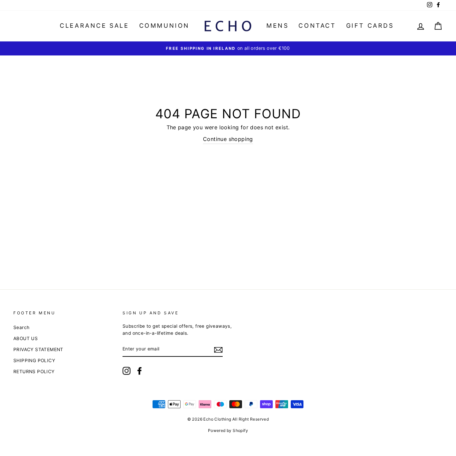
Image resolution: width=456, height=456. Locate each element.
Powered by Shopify (228, 430)
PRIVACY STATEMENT (38, 349)
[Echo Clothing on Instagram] (127, 371)
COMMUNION (164, 25)
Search (21, 327)
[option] (228, 48)
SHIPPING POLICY (34, 360)
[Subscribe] (218, 349)
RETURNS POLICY (34, 371)
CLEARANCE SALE (94, 25)
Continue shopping (228, 139)
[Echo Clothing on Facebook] (140, 371)
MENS (277, 25)
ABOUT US (25, 338)
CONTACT (317, 25)
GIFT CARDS (370, 25)
